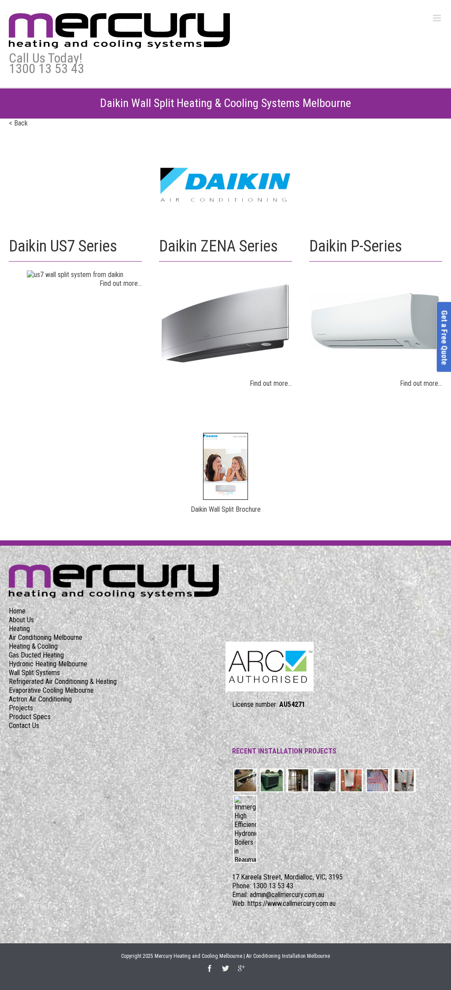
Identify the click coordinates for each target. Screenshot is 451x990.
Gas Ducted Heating (36, 655)
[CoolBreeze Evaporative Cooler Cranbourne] (324, 780)
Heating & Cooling (33, 646)
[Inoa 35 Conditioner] (298, 780)
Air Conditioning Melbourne (45, 637)
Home (17, 611)
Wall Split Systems (34, 673)
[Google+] (241, 968)
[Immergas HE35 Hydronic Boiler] (404, 780)
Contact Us (24, 725)
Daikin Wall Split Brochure (226, 509)
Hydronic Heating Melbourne (48, 664)
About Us (21, 620)
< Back (18, 123)
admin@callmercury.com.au (287, 894)
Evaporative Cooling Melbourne (51, 690)
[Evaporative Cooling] (272, 780)
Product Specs (30, 717)
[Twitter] (225, 968)
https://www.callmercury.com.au (292, 903)
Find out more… (121, 283)
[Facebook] (209, 968)
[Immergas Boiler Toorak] (351, 780)
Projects (21, 708)
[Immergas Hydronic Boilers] (245, 829)
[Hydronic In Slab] (377, 780)
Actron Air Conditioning (40, 699)
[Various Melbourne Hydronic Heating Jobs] (245, 780)
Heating (19, 628)
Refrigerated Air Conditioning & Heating (63, 681)
